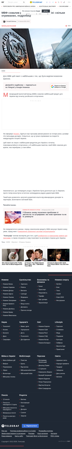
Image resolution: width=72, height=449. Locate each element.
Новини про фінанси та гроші (31, 209)
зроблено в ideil (64, 441)
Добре (46, 11)
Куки (38, 11)
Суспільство (25, 280)
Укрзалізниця (43, 303)
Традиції (59, 367)
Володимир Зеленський (43, 361)
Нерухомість (43, 293)
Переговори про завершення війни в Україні (19, 6)
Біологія (6, 333)
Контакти (54, 433)
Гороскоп (59, 326)
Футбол (58, 284)
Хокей (58, 294)
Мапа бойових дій (9, 360)
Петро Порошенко (45, 382)
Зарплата (24, 284)
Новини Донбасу (9, 309)
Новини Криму (8, 312)
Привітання (60, 349)
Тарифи (41, 296)
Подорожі (59, 336)
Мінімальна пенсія (9, 413)
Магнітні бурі (60, 346)
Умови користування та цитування (13, 433)
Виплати (24, 290)
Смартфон (6, 339)
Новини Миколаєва (9, 315)
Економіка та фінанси (43, 281)
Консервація (25, 402)
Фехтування (60, 300)
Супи (22, 406)
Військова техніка (9, 377)
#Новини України (25, 242)
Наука (4, 322)
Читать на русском (9, 26)
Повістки (24, 360)
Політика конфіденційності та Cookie (23, 431)
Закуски (23, 416)
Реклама (31, 433)
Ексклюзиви (63, 6)
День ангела (60, 373)
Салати (23, 412)
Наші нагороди (42, 433)
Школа (23, 300)
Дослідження (25, 339)
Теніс (58, 290)
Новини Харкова (9, 287)
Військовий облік (26, 373)
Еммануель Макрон (45, 372)
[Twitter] (58, 2)
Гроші (41, 286)
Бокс (58, 287)
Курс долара (43, 299)
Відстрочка (24, 367)
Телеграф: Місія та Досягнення (37, 436)
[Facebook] (46, 2)
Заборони (59, 370)
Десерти (24, 409)
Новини (5, 280)
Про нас (4, 431)
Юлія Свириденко (45, 388)
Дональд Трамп (44, 365)
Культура (59, 339)
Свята (57, 356)
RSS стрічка (55, 436)
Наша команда (7, 436)
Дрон (4, 336)
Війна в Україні (8, 356)
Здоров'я (23, 322)
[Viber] (49, 2)
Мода (58, 333)
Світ (39, 322)
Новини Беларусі (44, 343)
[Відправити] (24, 2)
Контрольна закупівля (47, 6)
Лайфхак (59, 343)
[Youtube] (55, 2)
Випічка (23, 399)
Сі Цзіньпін (42, 369)
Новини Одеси (8, 294)
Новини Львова (8, 297)
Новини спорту (62, 280)
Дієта (22, 333)
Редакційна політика (46, 431)
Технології (6, 326)
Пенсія (5, 395)
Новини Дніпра (8, 290)
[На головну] (36, 2)
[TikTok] (64, 2)
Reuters (16, 134)
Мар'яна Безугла (44, 385)
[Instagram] (61, 2)
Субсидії (24, 294)
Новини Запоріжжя (9, 300)
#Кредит (14, 242)
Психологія (24, 336)
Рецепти (23, 395)
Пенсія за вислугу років (9, 417)
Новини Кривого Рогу (8, 304)
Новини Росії (43, 333)
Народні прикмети (62, 363)
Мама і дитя (25, 326)
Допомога (24, 307)
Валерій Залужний (45, 375)
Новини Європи (44, 326)
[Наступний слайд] (70, 6)
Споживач (59, 329)
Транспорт (42, 289)
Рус (69, 2)
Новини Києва (8, 284)
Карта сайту (19, 436)
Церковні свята (61, 360)
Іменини (59, 377)
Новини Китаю (44, 339)
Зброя (5, 370)
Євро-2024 (60, 297)
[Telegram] (52, 2)
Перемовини (7, 367)
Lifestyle (59, 322)
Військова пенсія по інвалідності (10, 408)
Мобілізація (24, 356)
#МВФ (8, 242)
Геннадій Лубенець (11, 21)
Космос (5, 329)
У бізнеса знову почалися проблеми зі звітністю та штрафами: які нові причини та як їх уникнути (44, 214)
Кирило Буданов (44, 378)
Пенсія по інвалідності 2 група (10, 403)
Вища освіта (25, 304)
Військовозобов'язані (28, 370)
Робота (23, 287)
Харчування (25, 329)
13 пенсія (6, 399)
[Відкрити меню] (2, 2)
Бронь (23, 363)
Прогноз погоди (26, 310)
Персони (41, 356)
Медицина (24, 297)
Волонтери (6, 373)
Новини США (43, 329)
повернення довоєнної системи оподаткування (36, 231)
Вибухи (5, 363)
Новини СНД (43, 336)
